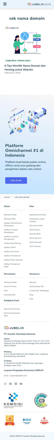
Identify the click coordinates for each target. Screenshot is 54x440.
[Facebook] (10, 384)
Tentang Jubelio (10, 282)
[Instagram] (5, 384)
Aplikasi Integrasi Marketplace (11, 231)
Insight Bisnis (11, 61)
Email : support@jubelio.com (15, 375)
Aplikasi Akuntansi (11, 251)
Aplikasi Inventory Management (11, 237)
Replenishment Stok (37, 214)
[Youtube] (21, 384)
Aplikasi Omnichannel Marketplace (12, 224)
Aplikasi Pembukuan (12, 255)
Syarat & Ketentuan (12, 309)
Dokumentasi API (36, 286)
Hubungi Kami (9, 295)
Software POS (9, 219)
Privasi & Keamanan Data (12, 314)
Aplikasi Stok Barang (12, 243)
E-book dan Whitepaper (39, 290)
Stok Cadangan (35, 242)
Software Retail (10, 214)
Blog (31, 295)
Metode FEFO (34, 234)
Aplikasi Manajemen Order (12, 265)
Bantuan (32, 282)
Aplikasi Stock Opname (13, 260)
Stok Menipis (34, 229)
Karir (6, 290)
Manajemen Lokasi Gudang (36, 220)
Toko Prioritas (35, 246)
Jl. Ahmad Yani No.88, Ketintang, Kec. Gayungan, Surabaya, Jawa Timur (23, 364)
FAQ (31, 299)
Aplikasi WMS (9, 247)
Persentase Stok (36, 225)
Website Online (24, 61)
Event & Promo (10, 286)
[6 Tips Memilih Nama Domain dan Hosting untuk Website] (27, 40)
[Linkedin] (15, 384)
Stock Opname (35, 238)
